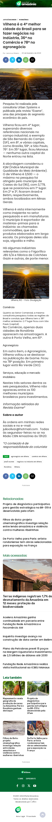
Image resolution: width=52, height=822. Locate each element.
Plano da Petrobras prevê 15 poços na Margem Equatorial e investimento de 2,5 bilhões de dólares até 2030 (27, 652)
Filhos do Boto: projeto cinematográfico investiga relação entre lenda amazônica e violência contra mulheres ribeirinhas (25, 525)
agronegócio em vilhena (20, 456)
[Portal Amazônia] (26, 4)
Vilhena (17, 467)
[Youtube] (34, 786)
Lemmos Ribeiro (12, 53)
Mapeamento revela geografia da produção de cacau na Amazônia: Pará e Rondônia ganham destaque (13, 704)
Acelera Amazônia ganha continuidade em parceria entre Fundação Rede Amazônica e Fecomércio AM (23, 622)
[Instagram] (23, 786)
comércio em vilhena (39, 456)
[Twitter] (12, 60)
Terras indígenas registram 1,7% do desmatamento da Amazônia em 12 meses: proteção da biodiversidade (27, 601)
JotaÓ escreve (9, 19)
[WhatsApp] (26, 60)
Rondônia (23, 19)
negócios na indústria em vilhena (29, 462)
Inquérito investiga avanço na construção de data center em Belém (27, 637)
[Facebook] (6, 60)
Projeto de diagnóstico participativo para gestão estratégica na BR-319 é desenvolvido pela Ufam (27, 507)
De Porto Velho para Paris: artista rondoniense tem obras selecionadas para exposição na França (27, 542)
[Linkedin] (19, 60)
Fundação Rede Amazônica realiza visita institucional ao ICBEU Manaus (26, 665)
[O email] (32, 60)
